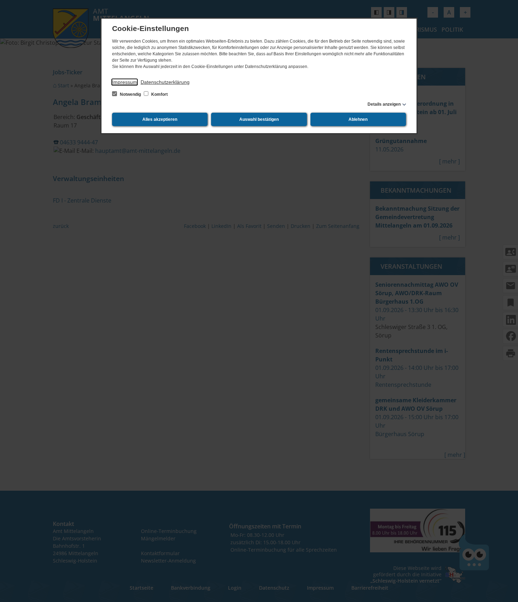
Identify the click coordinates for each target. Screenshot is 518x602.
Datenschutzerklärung (165, 82)
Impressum (124, 82)
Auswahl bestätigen (259, 119)
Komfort (159, 94)
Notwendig (130, 94)
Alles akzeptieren (159, 119)
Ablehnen (358, 119)
